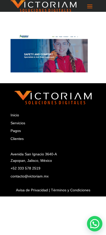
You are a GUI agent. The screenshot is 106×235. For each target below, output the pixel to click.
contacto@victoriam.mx (30, 176)
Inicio (15, 115)
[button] (94, 223)
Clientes (17, 139)
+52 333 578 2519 (25, 168)
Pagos (16, 131)
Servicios (18, 123)
